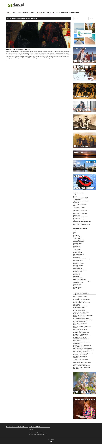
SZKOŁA (9, 12)
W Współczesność (77, 223)
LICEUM (15, 12)
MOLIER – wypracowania (79, 331)
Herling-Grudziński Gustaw (79, 279)
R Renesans (76, 202)
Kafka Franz (76, 276)
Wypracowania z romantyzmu (80, 213)
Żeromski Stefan (77, 262)
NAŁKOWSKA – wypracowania (80, 334)
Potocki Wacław (77, 244)
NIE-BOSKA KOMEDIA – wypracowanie (82, 335)
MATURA (31, 12)
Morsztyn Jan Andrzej (78, 241)
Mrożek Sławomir (77, 287)
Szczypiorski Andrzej (78, 277)
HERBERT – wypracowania (79, 313)
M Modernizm (76, 218)
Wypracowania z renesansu (79, 204)
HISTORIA (46, 12)
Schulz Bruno (76, 273)
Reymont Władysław (78, 265)
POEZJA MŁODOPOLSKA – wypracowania (83, 350)
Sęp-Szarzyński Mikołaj (78, 240)
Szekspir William (77, 238)
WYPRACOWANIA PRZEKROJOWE (81, 365)
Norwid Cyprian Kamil (78, 254)
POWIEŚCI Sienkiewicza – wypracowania (83, 353)
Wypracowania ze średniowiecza (81, 201)
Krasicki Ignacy (76, 246)
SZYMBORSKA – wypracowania (80, 359)
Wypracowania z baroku (79, 207)
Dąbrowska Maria (77, 268)
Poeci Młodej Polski (78, 260)
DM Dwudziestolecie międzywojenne (82, 221)
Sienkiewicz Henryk (78, 255)
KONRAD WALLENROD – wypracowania (83, 320)
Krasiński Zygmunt (77, 251)
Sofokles (75, 233)
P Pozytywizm (76, 215)
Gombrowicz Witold (78, 271)
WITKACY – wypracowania (79, 364)
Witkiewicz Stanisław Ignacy (79, 270)
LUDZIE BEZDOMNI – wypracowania (82, 326)
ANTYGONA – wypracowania (80, 296)
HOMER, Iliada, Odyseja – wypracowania (83, 315)
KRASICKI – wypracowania (79, 321)
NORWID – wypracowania (79, 337)
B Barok (75, 205)
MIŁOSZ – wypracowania (79, 327)
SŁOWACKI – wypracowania (80, 356)
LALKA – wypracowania (78, 324)
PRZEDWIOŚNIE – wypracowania (81, 351)
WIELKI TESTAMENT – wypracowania (82, 362)
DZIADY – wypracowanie (79, 307)
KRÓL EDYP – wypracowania (80, 323)
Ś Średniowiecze (77, 199)
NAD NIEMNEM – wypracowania (81, 332)
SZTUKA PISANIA (23, 12)
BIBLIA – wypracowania (78, 298)
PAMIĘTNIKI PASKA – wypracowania (82, 345)
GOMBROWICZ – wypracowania (81, 312)
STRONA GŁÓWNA (74, 12)
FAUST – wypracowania (79, 309)
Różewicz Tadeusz (77, 288)
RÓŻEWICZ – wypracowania (80, 354)
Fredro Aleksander (77, 252)
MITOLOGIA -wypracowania (80, 329)
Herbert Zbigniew (77, 284)
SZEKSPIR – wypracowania (79, 357)
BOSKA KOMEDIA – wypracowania (81, 299)
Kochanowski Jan (77, 236)
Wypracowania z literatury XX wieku (81, 224)
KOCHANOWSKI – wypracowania (81, 318)
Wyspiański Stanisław (78, 263)
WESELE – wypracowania (79, 361)
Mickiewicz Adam (77, 247)
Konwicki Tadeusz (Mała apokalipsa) (82, 281)
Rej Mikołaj (76, 235)
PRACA (58, 12)
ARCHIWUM (64, 12)
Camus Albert (76, 274)
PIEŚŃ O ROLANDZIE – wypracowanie (82, 348)
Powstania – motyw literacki (18, 49)
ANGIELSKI (39, 12)
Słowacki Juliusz (77, 249)
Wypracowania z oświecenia (80, 210)
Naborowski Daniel (77, 243)
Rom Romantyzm (77, 212)
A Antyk (75, 196)
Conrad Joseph (77, 266)
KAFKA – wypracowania (79, 316)
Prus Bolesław (76, 257)
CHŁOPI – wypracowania (79, 301)
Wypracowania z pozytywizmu (80, 216)
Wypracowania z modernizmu (80, 219)
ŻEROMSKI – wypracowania (80, 368)
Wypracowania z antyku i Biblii (80, 197)
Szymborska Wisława (78, 282)
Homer (75, 232)
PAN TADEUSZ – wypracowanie (80, 346)
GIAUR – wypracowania (79, 310)
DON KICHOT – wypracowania (80, 305)
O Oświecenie (76, 208)
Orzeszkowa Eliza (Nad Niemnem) (81, 259)
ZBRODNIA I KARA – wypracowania (81, 367)
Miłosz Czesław (77, 285)
